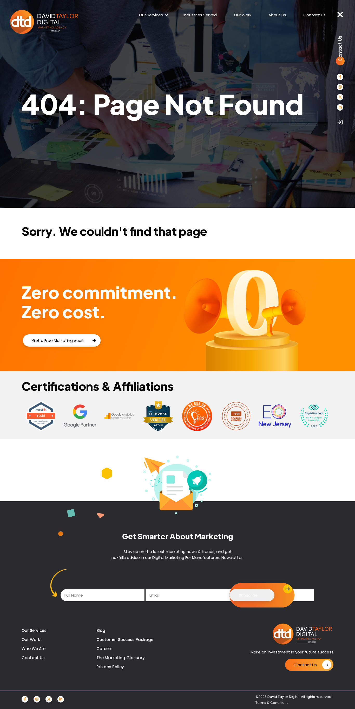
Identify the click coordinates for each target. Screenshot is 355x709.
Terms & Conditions (271, 702)
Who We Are (33, 648)
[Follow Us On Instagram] (340, 87)
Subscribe (248, 595)
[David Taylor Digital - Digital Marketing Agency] (44, 22)
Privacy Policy (110, 667)
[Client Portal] (340, 122)
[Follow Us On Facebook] (340, 77)
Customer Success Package (124, 639)
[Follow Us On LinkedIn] (340, 107)
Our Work (31, 639)
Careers (104, 648)
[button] (340, 14)
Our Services (34, 630)
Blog (100, 630)
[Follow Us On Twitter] (340, 97)
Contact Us (33, 657)
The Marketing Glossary (120, 657)
